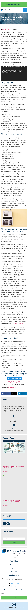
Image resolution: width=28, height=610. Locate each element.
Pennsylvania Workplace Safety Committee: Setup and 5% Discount (13, 501)
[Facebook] (4, 523)
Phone (14, 420)
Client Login (13, 571)
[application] (14, 73)
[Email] (14, 425)
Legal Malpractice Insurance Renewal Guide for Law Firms (13, 467)
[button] (6, 393)
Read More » (5, 471)
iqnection (22, 607)
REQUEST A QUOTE (14, 382)
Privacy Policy (14, 565)
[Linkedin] (8, 523)
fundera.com (12, 387)
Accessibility (13, 568)
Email (14, 429)
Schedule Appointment (14, 378)
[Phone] (14, 416)
